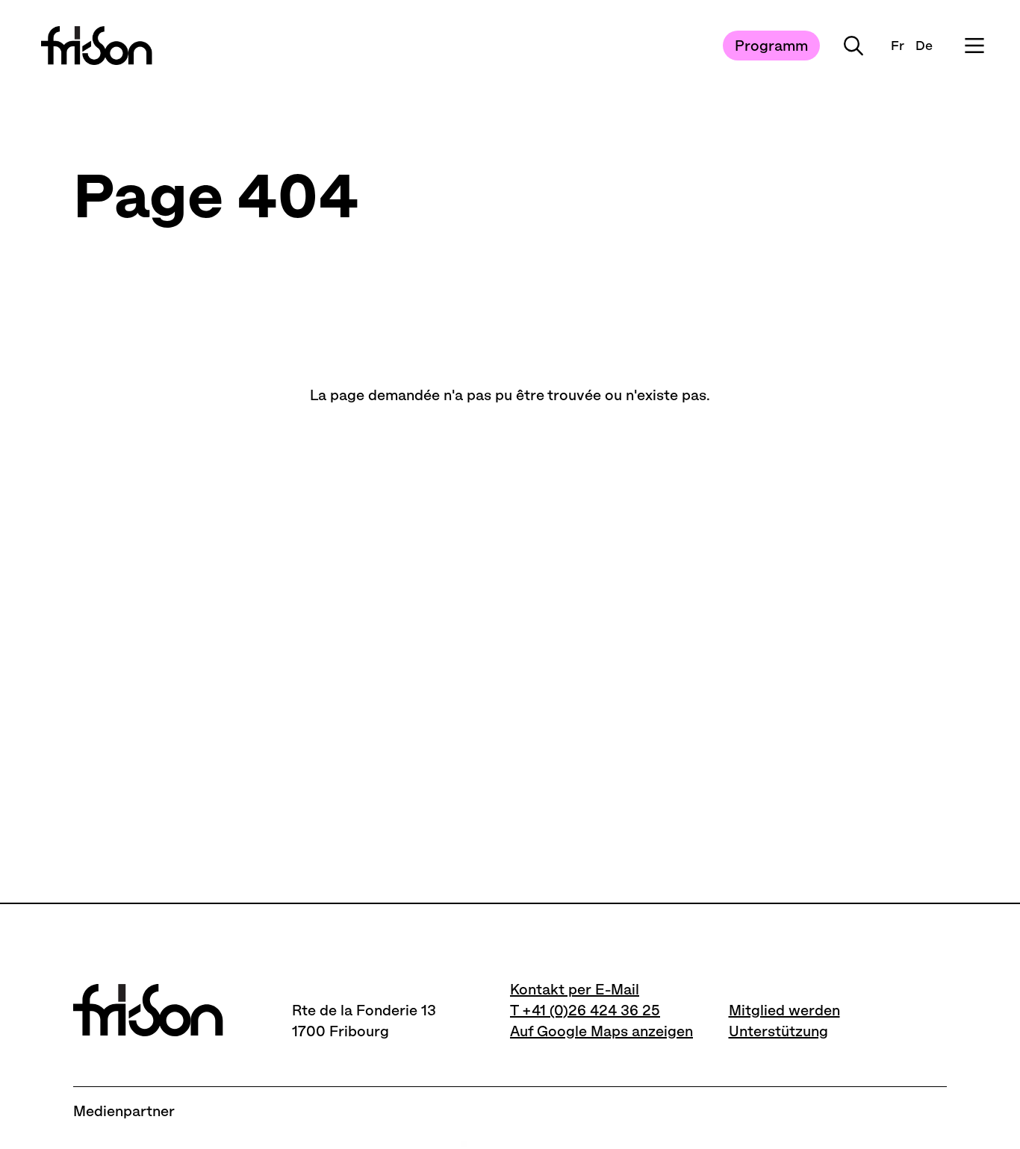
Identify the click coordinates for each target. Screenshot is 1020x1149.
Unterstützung (778, 1031)
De (924, 45)
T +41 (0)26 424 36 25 (585, 1010)
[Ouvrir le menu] (974, 45)
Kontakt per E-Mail (574, 989)
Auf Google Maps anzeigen (601, 1031)
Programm (771, 46)
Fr (897, 45)
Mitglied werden (784, 1010)
